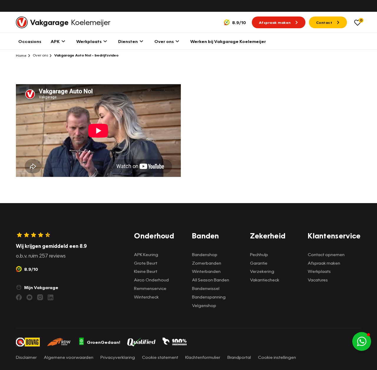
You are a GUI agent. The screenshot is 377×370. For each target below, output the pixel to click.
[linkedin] (51, 297)
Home (21, 55)
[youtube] (29, 297)
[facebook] (19, 297)
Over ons (40, 55)
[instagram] (40, 297)
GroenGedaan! (103, 342)
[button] (361, 341)
